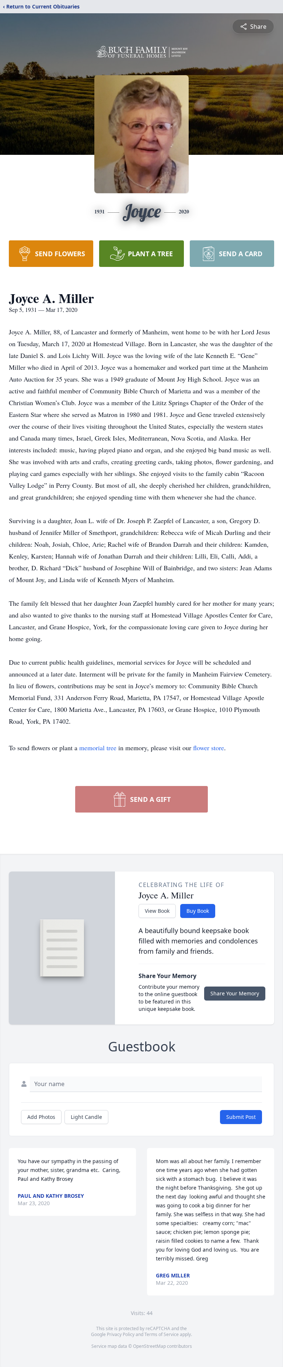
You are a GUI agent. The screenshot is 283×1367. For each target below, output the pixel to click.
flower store (208, 747)
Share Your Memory (234, 993)
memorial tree (97, 747)
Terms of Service (161, 1334)
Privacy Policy (120, 1334)
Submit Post (241, 1116)
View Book (157, 910)
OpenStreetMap (149, 1346)
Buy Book (197, 910)
